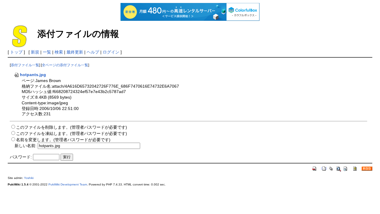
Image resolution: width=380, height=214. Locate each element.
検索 (59, 52)
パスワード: (21, 157)
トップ (16, 52)
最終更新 (74, 52)
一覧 (47, 52)
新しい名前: (26, 145)
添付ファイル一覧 (25, 65)
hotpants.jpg (33, 74)
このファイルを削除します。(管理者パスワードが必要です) (71, 127)
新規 (35, 52)
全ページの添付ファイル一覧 (65, 65)
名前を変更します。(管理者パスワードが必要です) (63, 139)
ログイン (111, 52)
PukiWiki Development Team (67, 184)
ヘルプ (93, 52)
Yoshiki (29, 178)
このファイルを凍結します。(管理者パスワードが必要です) (71, 133)
